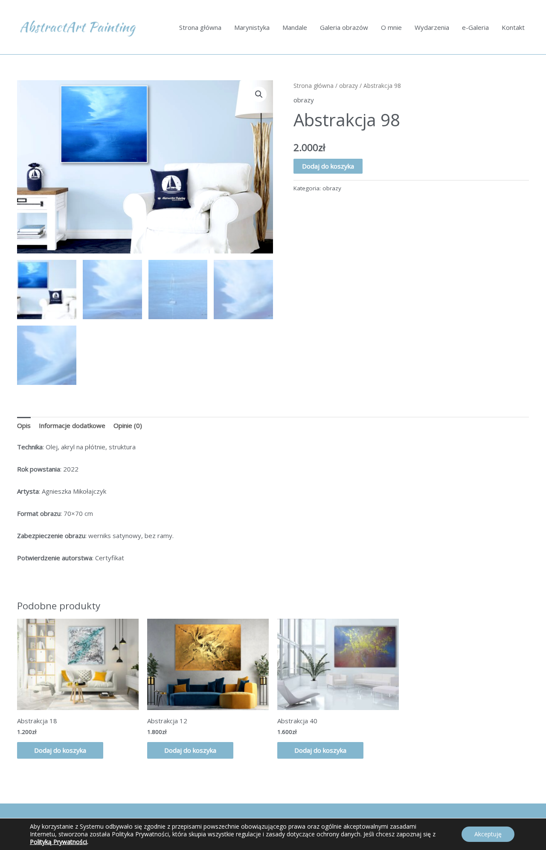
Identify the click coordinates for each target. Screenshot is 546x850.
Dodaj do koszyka (328, 166)
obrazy (348, 86)
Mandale (294, 27)
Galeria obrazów (344, 27)
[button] (259, 94)
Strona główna (200, 27)
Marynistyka (252, 27)
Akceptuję (488, 834)
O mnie (391, 27)
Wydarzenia (432, 27)
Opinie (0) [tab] (127, 425)
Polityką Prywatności (58, 842)
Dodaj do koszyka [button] (60, 750)
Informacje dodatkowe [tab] (72, 425)
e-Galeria (475, 27)
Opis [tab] (24, 425)
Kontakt (513, 27)
